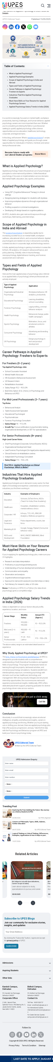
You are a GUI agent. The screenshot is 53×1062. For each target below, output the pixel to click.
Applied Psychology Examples (21, 77)
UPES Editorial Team (11, 19)
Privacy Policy (14, 1046)
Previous (20, 903)
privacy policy (12, 941)
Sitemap (42, 1046)
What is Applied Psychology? (20, 74)
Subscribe (11, 946)
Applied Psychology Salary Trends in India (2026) (29, 107)
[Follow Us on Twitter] (41, 1035)
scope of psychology (14, 233)
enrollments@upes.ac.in (40, 1005)
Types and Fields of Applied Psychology (25, 86)
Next (33, 903)
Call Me (42, 701)
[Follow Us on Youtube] (26, 1035)
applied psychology (35, 138)
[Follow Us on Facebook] (19, 1035)
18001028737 (38, 1002)
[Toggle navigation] (49, 5)
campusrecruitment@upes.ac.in (37, 1017)
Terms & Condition (29, 1046)
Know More (40, 154)
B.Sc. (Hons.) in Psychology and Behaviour (22, 657)
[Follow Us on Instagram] (12, 1035)
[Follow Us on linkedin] (34, 1035)
